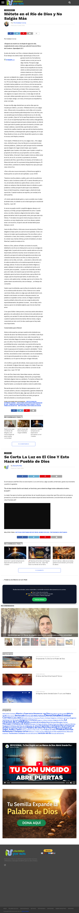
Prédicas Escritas (10, 405)
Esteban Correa (10, 403)
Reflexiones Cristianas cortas (15, 731)
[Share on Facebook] (22, 476)
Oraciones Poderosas (17, 728)
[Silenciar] (71, 783)
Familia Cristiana (28, 718)
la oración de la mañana (37, 722)
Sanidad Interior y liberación (65, 731)
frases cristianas (45, 718)
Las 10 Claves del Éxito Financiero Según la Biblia (23, 430)
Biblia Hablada (10, 716)
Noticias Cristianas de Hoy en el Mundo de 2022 (32, 532)
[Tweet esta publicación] (17, 33)
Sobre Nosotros (61, 908)
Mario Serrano (51, 722)
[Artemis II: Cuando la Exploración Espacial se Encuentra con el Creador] (37, 427)
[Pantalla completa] (74, 783)
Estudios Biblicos (17, 718)
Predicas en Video (49, 729)
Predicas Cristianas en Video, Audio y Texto (24, 404)
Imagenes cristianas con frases (60, 718)
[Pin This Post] (45, 476)
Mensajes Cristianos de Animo (16, 724)
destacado (20, 715)
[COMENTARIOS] (36, 33)
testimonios (6, 733)
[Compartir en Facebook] (11, 33)
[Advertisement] (21, 885)
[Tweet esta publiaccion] (20, 410)
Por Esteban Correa (20, 23)
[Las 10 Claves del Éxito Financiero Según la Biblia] (24, 427)
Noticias (73, 724)
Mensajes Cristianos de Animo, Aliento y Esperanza (44, 724)
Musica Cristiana (65, 724)
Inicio (5, 908)
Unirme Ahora (39, 599)
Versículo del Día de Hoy (57, 733)
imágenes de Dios (58, 720)
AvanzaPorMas (17, 465)
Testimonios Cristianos (58, 532)
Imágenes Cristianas (28, 720)
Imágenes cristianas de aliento (45, 720)
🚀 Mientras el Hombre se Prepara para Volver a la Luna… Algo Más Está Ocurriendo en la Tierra (39, 562)
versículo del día (44, 733)
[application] (39, 764)
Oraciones (50, 908)
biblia (65, 713)
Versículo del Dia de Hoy (31, 733)
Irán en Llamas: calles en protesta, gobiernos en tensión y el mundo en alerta (63, 562)
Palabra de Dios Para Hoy (39, 727)
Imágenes (71, 908)
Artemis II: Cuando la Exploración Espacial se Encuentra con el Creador (36, 432)
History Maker (25, 911)
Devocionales (31, 401)
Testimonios (41, 908)
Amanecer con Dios (41, 713)
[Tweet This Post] (33, 476)
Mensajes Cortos (62, 722)
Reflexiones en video (51, 731)
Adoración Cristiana (9, 713)
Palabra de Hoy (13, 908)
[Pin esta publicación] (23, 33)
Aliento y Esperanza (24, 713)
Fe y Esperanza (36, 718)
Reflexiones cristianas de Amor (29, 405)
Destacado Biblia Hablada (34, 716)
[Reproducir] (5, 783)
